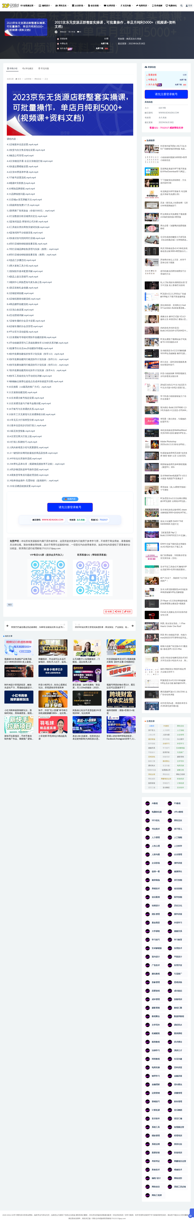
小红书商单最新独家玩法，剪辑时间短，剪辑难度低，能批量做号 (18, 713)
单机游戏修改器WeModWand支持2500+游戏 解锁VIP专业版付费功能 (174, 433)
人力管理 (166, 730)
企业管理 (180, 735)
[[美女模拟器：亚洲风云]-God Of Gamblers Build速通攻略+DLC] (152, 308)
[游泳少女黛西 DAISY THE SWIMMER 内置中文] (152, 524)
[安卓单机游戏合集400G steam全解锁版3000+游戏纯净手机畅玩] (152, 513)
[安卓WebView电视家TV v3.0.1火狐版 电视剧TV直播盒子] (152, 478)
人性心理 (151, 735)
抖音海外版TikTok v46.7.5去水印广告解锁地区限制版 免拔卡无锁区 (173, 149)
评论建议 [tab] (29, 69)
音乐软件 (180, 787)
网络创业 (63, 32)
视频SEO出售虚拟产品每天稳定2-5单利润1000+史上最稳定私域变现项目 (18, 662)
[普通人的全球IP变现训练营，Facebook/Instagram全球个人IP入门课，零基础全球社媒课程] (121, 724)
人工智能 (180, 730)
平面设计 (151, 752)
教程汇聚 (151, 761)
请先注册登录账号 (70, 507)
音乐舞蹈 (166, 787)
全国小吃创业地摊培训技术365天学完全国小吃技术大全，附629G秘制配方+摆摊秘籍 (174, 660)
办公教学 (180, 739)
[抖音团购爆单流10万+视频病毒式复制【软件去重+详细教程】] (121, 647)
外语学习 (180, 743)
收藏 (109, 612)
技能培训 (166, 757)
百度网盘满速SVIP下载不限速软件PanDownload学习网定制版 (173, 171)
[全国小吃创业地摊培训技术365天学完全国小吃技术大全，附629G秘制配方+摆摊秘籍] (152, 659)
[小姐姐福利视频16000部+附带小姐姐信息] (152, 159)
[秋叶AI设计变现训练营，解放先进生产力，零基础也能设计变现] (18, 671)
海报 (119, 612)
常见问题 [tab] (45, 69)
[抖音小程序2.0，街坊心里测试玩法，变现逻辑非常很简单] (52, 671)
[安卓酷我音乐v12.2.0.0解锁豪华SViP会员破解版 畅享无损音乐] (152, 356)
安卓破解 (158, 6)
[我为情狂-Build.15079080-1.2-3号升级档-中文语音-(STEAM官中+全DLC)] (152, 410)
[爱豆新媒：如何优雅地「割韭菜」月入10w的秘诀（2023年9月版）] (87, 674)
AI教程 (151, 726)
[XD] (56, 32)
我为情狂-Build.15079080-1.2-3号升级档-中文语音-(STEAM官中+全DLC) (173, 410)
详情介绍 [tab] (13, 69)
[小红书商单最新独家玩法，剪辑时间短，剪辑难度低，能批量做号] (18, 697)
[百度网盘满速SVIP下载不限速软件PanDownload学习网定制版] (152, 172)
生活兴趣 (166, 765)
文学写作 (180, 761)
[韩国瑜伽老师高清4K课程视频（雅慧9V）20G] (152, 468)
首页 (19, 79)
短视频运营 (166, 770)
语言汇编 (151, 787)
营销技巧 (166, 783)
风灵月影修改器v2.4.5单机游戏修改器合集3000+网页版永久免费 (173, 251)
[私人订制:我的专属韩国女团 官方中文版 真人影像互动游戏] (152, 285)
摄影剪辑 (180, 757)
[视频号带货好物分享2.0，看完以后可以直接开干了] (121, 671)
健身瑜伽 (151, 739)
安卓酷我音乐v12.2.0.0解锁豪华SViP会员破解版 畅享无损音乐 (173, 353)
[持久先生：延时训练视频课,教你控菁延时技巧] (152, 365)
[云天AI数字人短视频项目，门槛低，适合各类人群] (87, 650)
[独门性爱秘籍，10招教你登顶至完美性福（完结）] (152, 557)
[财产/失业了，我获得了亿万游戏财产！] (152, 581)
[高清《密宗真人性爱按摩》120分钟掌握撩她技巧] (152, 205)
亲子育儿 (151, 730)
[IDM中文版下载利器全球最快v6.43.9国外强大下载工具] (152, 547)
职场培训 (180, 779)
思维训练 (151, 757)
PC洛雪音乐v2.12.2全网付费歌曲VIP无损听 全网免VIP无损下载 (173, 501)
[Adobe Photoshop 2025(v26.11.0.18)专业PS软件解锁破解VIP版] (152, 445)
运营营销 (27, 79)
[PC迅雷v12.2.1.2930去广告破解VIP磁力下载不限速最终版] (152, 297)
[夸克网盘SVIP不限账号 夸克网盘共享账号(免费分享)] (152, 195)
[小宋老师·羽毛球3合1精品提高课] (52, 729)
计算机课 (180, 783)
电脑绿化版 (151, 770)
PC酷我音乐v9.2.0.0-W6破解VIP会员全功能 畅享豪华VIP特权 (173, 683)
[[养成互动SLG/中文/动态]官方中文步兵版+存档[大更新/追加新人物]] (152, 387)
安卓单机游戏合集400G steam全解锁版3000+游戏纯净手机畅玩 (173, 513)
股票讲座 (151, 783)
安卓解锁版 (180, 748)
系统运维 (151, 774)
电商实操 (180, 765)
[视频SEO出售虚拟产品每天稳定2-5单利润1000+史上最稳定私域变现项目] (18, 647)
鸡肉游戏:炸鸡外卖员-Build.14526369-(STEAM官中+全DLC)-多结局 (173, 331)
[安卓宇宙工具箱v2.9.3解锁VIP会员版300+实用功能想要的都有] (152, 570)
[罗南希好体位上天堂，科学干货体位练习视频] (152, 262)
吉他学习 (166, 743)
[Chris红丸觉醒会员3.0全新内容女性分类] (152, 616)
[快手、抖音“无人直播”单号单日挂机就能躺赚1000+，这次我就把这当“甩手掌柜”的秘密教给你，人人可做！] (52, 700)
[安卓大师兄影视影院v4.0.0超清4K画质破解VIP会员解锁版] (152, 593)
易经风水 (151, 765)
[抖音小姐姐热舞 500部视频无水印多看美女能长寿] (152, 375)
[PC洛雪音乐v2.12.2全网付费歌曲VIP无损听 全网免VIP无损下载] (152, 501)
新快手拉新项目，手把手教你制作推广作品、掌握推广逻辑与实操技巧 (18, 739)
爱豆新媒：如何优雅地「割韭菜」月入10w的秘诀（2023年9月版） (87, 688)
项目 (10, 605)
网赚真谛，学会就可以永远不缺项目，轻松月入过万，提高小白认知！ (52, 662)
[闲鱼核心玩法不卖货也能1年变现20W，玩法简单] (87, 698)
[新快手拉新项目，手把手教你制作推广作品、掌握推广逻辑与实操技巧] (18, 724)
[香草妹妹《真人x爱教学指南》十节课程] (152, 490)
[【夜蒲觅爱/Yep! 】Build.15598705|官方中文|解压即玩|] (152, 534)
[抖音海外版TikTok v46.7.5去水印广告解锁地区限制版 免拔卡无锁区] (152, 150)
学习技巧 (166, 748)
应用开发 (166, 752)
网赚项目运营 (166, 779)
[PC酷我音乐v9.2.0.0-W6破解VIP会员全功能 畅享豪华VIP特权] (152, 683)
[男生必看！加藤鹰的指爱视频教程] (152, 228)
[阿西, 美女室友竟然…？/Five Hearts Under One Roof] (152, 626)
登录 (190, 6)
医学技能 (151, 743)
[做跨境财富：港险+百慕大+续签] (121, 699)
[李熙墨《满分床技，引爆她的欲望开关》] (152, 421)
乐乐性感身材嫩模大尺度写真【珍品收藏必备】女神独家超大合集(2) (173, 240)
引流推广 (180, 752)
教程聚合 (166, 761)
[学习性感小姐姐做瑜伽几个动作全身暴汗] (152, 399)
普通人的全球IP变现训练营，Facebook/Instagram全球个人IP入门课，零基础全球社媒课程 (121, 739)
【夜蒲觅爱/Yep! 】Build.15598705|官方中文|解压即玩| (173, 535)
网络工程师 (180, 774)
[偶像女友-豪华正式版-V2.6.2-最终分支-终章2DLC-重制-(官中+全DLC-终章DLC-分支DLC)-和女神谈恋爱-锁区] (152, 319)
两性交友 (180, 726)
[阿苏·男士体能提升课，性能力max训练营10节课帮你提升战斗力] (152, 637)
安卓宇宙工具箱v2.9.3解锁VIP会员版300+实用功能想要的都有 (173, 569)
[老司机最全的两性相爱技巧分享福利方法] (152, 272)
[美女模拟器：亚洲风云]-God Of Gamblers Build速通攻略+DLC (173, 308)
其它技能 (166, 739)
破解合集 (180, 770)
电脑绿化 (173, 6)
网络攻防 (151, 779)
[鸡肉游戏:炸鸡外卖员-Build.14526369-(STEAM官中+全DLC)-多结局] (152, 331)
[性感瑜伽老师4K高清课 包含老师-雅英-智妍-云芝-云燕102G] (152, 456)
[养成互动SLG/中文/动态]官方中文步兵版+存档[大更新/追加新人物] (173, 388)
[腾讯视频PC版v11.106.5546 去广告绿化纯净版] (152, 694)
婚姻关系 (151, 748)
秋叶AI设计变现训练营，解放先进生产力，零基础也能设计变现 (18, 688)
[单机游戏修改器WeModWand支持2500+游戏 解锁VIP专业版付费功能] (152, 433)
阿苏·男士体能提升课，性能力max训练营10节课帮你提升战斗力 (173, 638)
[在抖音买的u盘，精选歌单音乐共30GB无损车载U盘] (152, 709)
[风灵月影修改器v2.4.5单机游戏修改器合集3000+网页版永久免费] (152, 251)
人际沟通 (166, 735)
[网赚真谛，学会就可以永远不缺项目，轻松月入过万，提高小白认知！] (52, 647)
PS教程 (166, 726)
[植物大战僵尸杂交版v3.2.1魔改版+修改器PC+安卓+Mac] (152, 650)
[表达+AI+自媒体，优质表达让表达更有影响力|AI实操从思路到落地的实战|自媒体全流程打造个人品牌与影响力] (87, 724)
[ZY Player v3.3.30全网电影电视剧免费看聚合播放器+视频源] (152, 604)
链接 (128, 612)
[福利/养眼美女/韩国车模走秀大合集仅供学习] (152, 671)
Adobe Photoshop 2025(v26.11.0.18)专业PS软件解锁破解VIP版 (173, 444)
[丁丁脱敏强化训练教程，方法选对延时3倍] (152, 184)
